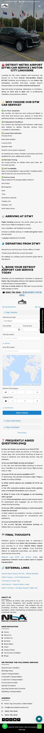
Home (6, 632)
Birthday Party (7, 671)
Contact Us (8, 638)
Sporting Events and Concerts (13, 689)
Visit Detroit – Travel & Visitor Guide (15, 584)
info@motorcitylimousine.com (17, 707)
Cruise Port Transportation (12, 680)
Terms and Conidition (12, 653)
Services (7, 641)
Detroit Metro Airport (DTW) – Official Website (20, 574)
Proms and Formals (9, 683)
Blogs (6, 656)
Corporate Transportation (12, 677)
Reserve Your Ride (30, 294)
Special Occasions (9, 686)
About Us (7, 635)
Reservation (8, 644)
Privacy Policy (9, 650)
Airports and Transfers (10, 668)
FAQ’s (6, 647)
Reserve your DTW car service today (20, 557)
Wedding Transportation (11, 691)
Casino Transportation (10, 674)
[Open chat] (39, 719)
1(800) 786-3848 (11, 711)
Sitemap (22, 730)
